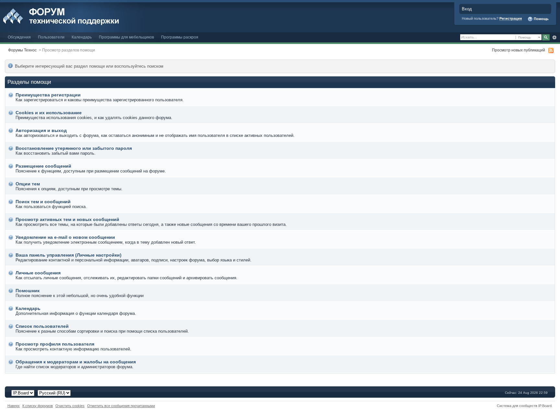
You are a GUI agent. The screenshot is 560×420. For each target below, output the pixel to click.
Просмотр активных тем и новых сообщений (67, 219)
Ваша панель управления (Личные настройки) (69, 255)
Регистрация (510, 18)
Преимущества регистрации (48, 94)
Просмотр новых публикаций (518, 50)
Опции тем (28, 183)
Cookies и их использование (49, 112)
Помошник (28, 290)
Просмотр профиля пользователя (55, 344)
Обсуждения (19, 37)
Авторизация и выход (41, 130)
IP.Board (545, 406)
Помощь (541, 19)
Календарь (82, 37)
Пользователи (51, 37)
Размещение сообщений (43, 166)
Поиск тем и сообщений (43, 201)
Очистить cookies (70, 406)
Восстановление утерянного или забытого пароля (74, 148)
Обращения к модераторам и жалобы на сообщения (76, 361)
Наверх (13, 406)
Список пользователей (42, 326)
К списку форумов (37, 406)
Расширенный (554, 37)
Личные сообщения (38, 272)
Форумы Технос (22, 50)
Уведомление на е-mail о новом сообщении (65, 237)
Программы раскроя (179, 37)
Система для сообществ (517, 406)
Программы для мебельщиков (126, 37)
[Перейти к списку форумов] (75, 15)
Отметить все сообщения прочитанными (121, 406)
